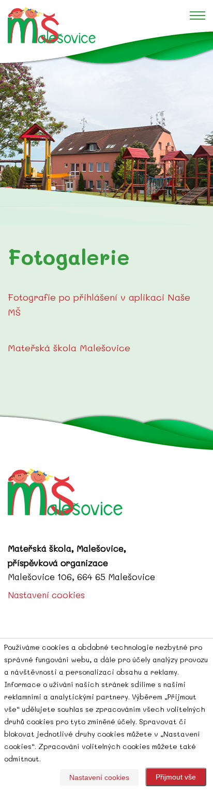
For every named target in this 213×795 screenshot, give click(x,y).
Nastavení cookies (46, 594)
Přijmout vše (176, 777)
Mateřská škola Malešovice (69, 347)
